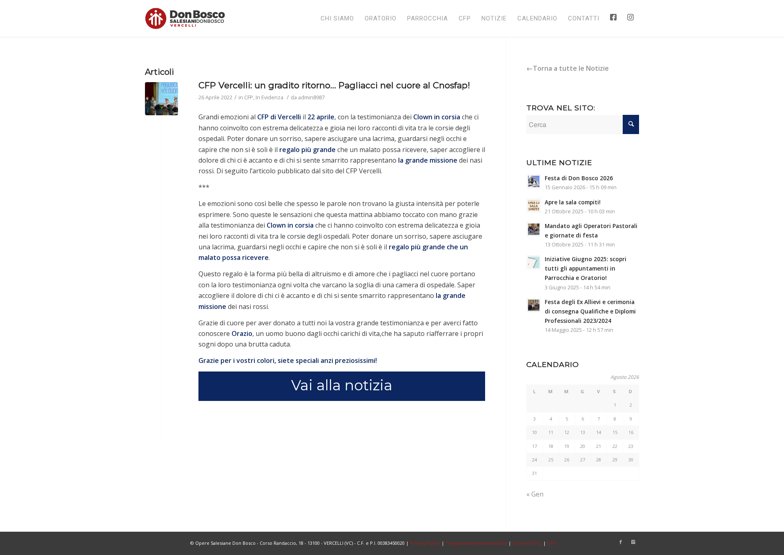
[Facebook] (621, 542)
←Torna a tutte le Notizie (567, 68)
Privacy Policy (425, 543)
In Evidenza (269, 97)
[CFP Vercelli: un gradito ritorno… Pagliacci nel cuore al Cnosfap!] (161, 98)
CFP (248, 97)
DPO (552, 543)
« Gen (534, 494)
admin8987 (311, 97)
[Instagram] (633, 542)
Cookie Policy (527, 543)
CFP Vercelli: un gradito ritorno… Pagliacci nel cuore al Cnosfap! (334, 85)
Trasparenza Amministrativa (476, 543)
